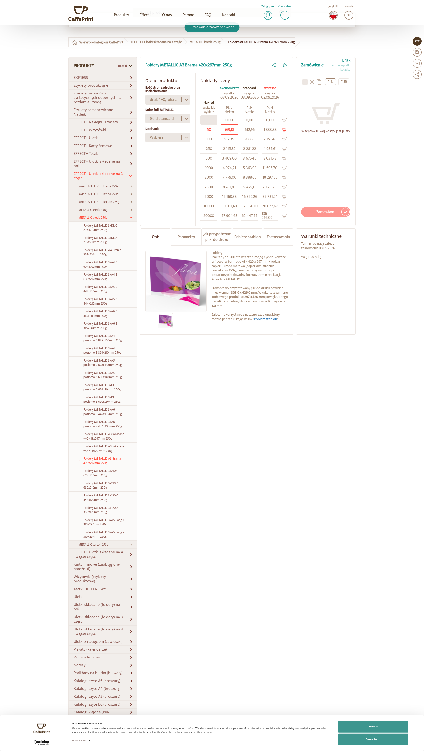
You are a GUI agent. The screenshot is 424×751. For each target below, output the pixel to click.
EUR (344, 79)
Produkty (121, 15)
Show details (79, 740)
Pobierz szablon (247, 234)
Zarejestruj (284, 6)
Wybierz (156, 134)
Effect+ (145, 15)
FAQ (208, 15)
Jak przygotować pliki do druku (217, 234)
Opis (155, 234)
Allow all (373, 726)
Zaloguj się (267, 6)
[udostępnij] (273, 62)
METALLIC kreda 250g (205, 39)
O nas (167, 15)
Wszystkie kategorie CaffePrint (101, 39)
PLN (349, 15)
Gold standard (162, 115)
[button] (103, 75)
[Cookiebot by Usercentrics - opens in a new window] (41, 742)
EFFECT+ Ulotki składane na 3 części (156, 39)
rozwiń (122, 63)
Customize (371, 739)
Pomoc (188, 15)
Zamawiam (325, 209)
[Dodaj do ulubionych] (284, 62)
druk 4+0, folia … (163, 97)
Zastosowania (278, 234)
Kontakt (228, 15)
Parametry (186, 234)
